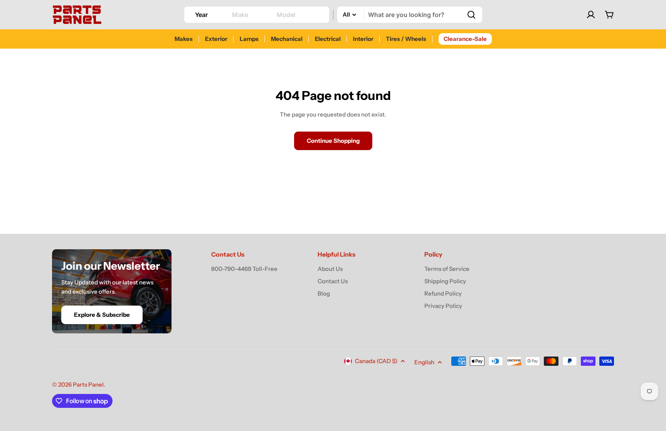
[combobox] (409, 15)
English (424, 362)
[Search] (471, 14)
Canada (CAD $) (376, 361)
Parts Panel (88, 384)
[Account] (590, 14)
